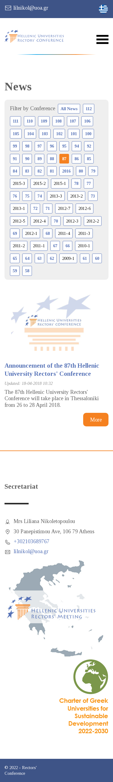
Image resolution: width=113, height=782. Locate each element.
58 (27, 270)
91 (15, 158)
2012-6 (84, 208)
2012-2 (92, 221)
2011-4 (64, 233)
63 (39, 258)
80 (81, 171)
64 (27, 258)
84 (15, 171)
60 (97, 258)
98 (27, 146)
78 (76, 183)
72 (35, 208)
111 (15, 121)
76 (15, 196)
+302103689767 (31, 541)
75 (27, 196)
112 (89, 108)
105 (16, 133)
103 (45, 133)
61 (85, 258)
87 (64, 158)
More (96, 420)
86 (76, 158)
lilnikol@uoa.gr (30, 8)
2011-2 (19, 245)
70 (56, 221)
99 (15, 146)
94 (76, 146)
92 (89, 146)
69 (15, 233)
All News (69, 108)
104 (30, 133)
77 (88, 183)
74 (39, 196)
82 (39, 171)
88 (52, 158)
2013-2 (76, 196)
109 (44, 121)
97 (39, 146)
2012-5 (19, 221)
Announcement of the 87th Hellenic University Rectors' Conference (52, 369)
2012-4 (39, 221)
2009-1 (68, 258)
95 (64, 146)
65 (15, 258)
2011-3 (84, 233)
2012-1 (31, 233)
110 (30, 121)
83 (27, 171)
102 (59, 133)
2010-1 (84, 245)
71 (48, 208)
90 (27, 158)
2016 (66, 171)
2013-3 (56, 196)
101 (74, 133)
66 (67, 245)
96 (52, 146)
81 (52, 171)
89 (39, 158)
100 (88, 133)
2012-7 (64, 208)
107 (73, 121)
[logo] (38, 36)
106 (87, 121)
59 (15, 270)
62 (52, 258)
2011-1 (39, 245)
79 (93, 171)
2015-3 (19, 183)
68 (48, 233)
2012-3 (72, 221)
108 (58, 121)
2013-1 (19, 208)
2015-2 (39, 183)
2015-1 (60, 183)
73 (93, 196)
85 (89, 158)
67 (55, 245)
